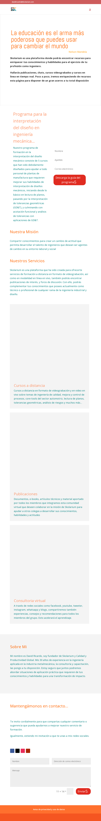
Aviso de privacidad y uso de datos (49, 809)
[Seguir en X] (17, 751)
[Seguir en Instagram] (23, 751)
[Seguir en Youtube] (28, 751)
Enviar (81, 791)
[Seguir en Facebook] (12, 751)
